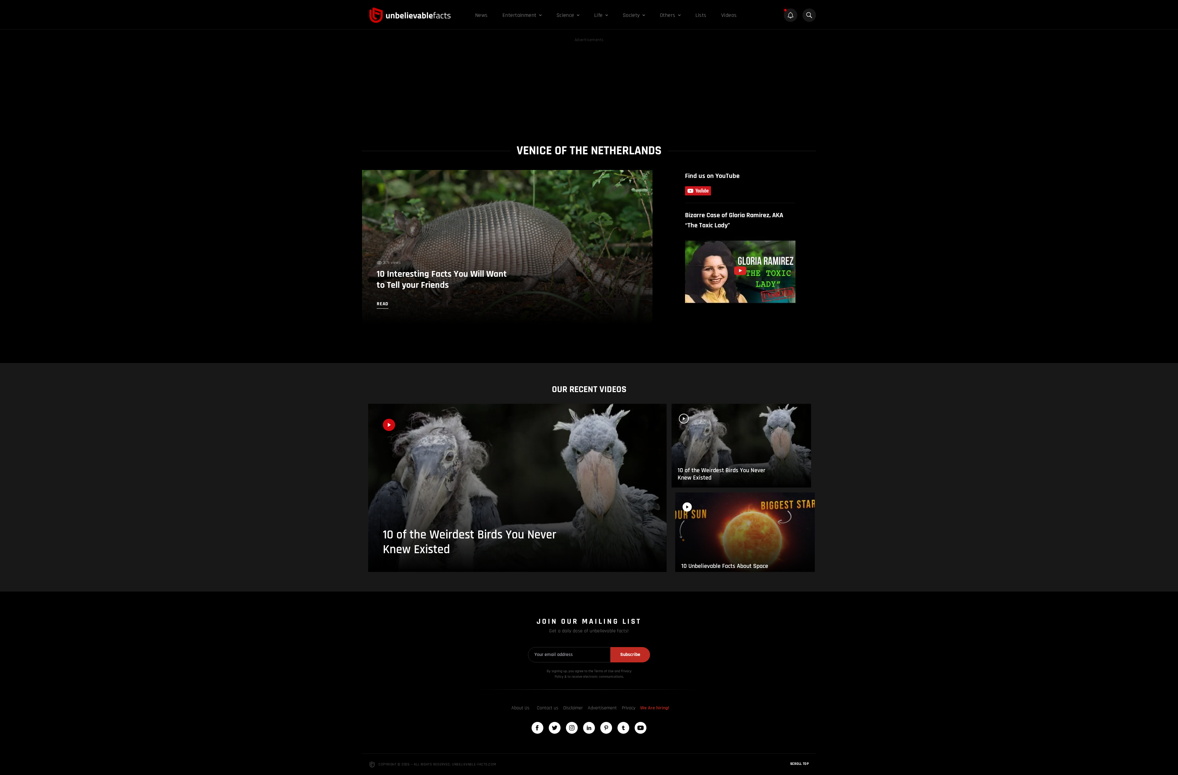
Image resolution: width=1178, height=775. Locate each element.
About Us (520, 708)
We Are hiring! (654, 708)
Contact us (547, 708)
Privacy (628, 708)
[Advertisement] (589, 86)
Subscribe (630, 654)
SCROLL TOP (799, 764)
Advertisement (602, 708)
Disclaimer (573, 708)
